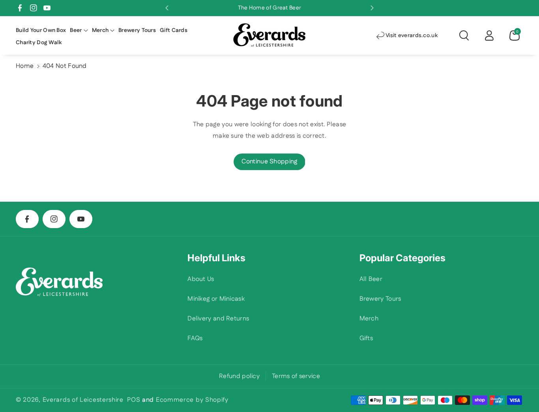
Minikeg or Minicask (216, 298)
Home (25, 66)
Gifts (366, 338)
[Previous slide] (167, 8)
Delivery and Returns (218, 318)
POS (133, 400)
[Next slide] (372, 8)
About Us (200, 279)
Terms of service (296, 376)
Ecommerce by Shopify (192, 400)
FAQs (194, 338)
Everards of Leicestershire (83, 400)
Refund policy (239, 376)
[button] (79, 30)
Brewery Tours (380, 298)
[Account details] (489, 35)
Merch (369, 318)
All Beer (370, 279)
